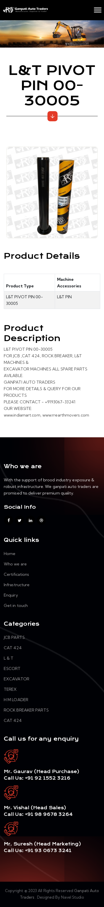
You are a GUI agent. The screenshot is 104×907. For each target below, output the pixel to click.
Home (9, 553)
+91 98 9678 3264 (49, 814)
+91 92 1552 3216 (47, 778)
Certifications (16, 574)
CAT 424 (13, 647)
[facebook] (8, 520)
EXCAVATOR (16, 678)
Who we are (15, 563)
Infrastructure (17, 584)
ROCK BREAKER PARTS (26, 710)
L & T (9, 658)
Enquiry (11, 595)
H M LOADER (16, 699)
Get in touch (16, 605)
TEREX (10, 689)
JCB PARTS (14, 637)
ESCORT (12, 668)
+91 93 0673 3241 (48, 850)
